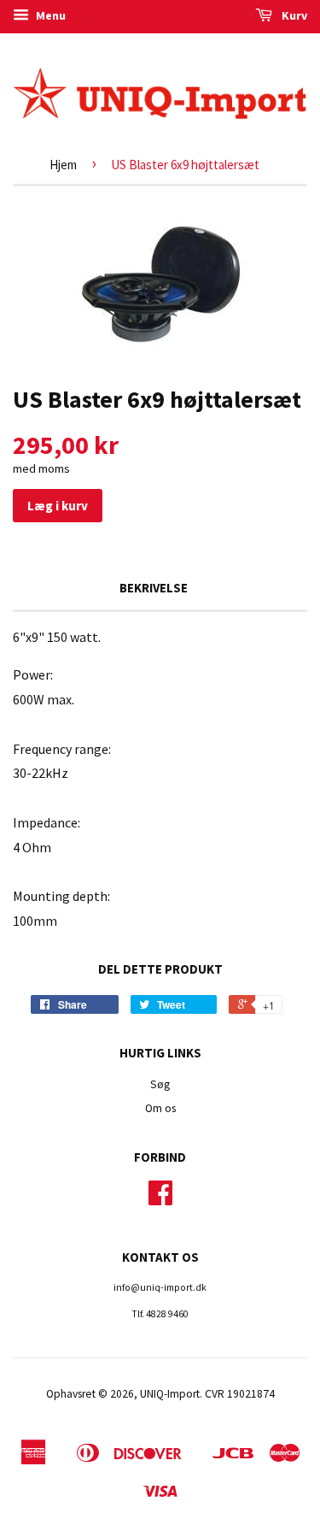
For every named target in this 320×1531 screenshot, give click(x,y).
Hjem (63, 164)
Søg (160, 1084)
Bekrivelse (153, 588)
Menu (49, 15)
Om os (160, 1108)
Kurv (293, 15)
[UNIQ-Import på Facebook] (160, 1199)
